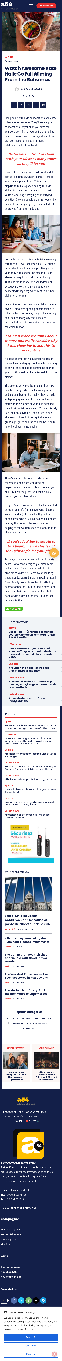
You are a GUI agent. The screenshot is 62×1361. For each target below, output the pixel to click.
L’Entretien (15, 644)
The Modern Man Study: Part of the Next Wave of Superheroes (26, 992)
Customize (31, 1345)
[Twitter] (21, 105)
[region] (31, 1334)
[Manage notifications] (54, 1354)
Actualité (10, 929)
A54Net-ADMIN (33, 89)
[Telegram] (43, 105)
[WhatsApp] (28, 105)
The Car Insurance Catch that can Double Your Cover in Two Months (26, 958)
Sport (12, 628)
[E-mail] (36, 105)
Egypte (9, 785)
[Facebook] (14, 105)
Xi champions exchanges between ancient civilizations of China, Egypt (29, 803)
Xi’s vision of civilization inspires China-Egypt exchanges (29, 669)
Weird (9, 57)
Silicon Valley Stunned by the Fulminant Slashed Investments (27, 940)
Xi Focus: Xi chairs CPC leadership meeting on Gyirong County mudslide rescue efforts (32, 684)
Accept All (31, 1337)
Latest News (16, 677)
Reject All (31, 1354)
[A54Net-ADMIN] (17, 89)
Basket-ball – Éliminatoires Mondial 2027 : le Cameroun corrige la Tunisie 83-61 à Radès (32, 634)
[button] (54, 553)
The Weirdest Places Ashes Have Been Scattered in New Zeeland (27, 976)
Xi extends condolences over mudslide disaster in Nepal (27, 816)
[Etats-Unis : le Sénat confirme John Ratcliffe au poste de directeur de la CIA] (28, 894)
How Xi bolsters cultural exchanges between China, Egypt (31, 791)
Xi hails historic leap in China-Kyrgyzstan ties (27, 700)
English (13, 664)
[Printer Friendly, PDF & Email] (14, 610)
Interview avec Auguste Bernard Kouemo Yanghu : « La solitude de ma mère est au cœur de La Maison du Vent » (32, 653)
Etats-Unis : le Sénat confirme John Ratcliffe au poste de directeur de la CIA (27, 920)
